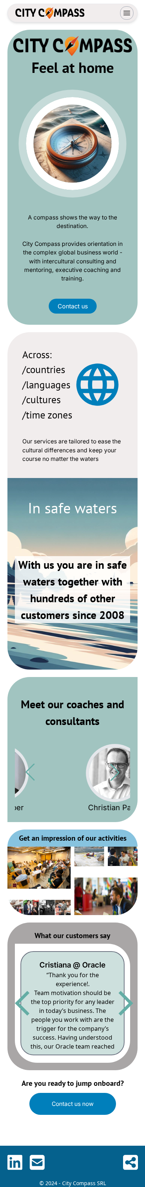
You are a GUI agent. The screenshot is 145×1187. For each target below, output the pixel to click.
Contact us (73, 306)
